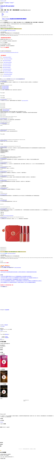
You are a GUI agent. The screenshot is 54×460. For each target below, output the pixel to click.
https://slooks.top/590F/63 (3, 200)
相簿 (2, 13)
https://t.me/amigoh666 (17, 267)
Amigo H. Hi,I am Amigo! (7, 6)
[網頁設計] (27, 446)
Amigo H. (6, 324)
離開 (4, 458)
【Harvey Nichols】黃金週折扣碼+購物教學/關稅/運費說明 (14, 18)
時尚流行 (6, 336)
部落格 (3, 14)
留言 (7, 334)
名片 (2, 15)
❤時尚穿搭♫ (7, 337)
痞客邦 (6, 334)
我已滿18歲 (2, 458)
